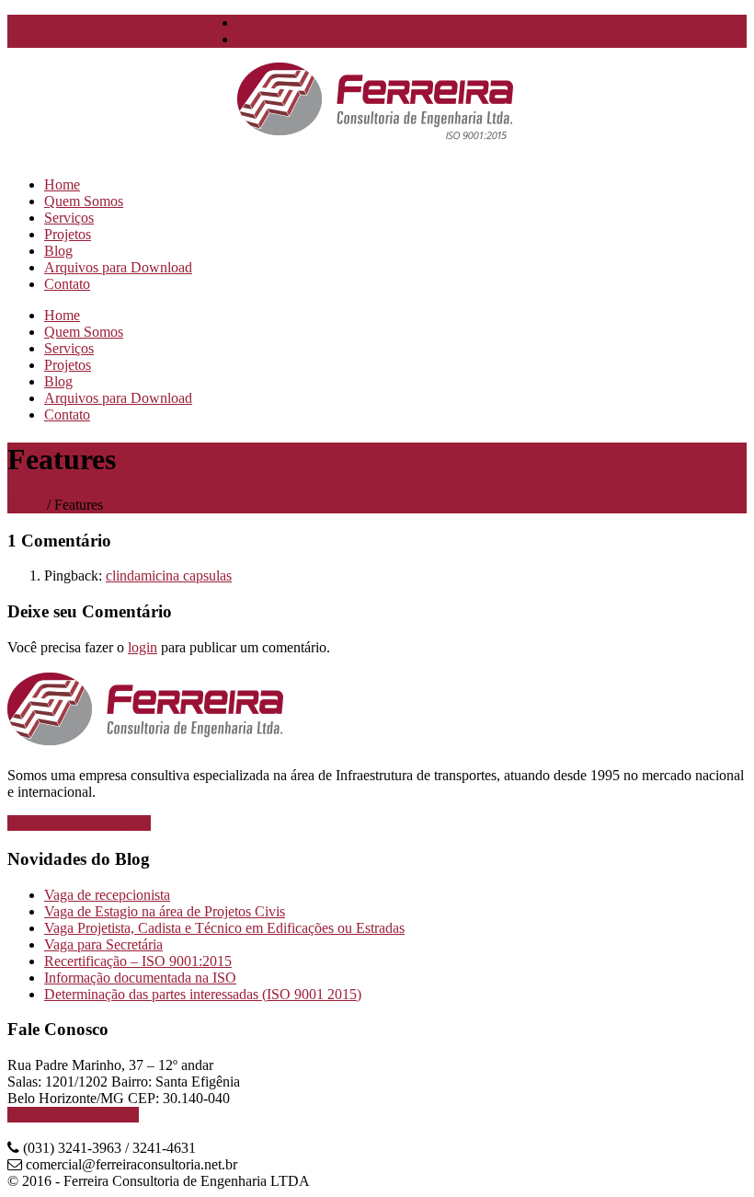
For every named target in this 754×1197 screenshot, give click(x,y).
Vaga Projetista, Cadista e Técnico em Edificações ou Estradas (224, 928)
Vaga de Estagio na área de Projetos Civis (164, 911)
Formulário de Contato (73, 1114)
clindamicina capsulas (169, 575)
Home (25, 504)
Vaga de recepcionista (107, 895)
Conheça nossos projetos (79, 823)
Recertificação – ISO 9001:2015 (138, 961)
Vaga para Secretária (103, 944)
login (142, 647)
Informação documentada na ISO (140, 977)
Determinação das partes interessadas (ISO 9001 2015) (202, 994)
